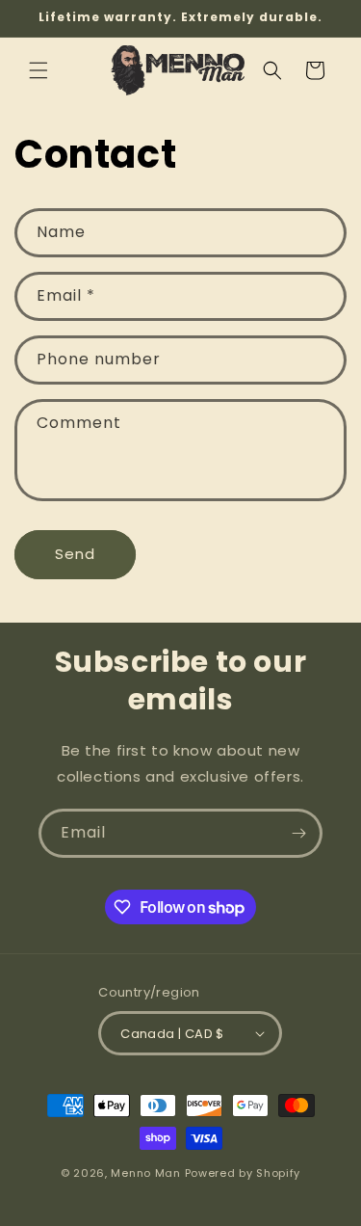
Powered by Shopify (243, 1173)
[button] (38, 70)
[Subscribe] (298, 833)
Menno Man (145, 1173)
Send (75, 554)
